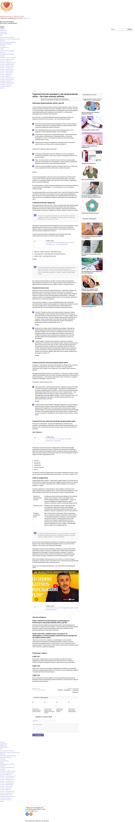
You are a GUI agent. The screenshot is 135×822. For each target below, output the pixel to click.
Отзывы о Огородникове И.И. (8, 62)
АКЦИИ (2, 88)
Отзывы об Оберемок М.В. (7, 66)
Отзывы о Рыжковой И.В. (7, 64)
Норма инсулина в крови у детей (90, 130)
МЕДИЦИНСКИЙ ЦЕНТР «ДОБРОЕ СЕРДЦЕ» (12, 16)
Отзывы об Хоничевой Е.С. (7, 79)
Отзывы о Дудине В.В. (6, 74)
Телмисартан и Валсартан (89, 163)
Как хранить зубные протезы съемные (36, 711)
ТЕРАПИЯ (2, 45)
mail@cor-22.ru (26, 18)
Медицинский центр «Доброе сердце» (35, 806)
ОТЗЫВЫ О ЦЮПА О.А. (6, 81)
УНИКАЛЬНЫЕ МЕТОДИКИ (7, 51)
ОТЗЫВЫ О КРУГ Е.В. (5, 86)
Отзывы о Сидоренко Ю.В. (7, 59)
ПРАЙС (2, 49)
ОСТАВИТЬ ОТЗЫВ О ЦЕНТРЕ (8, 57)
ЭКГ (1, 35)
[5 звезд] (37, 690)
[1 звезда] (33, 690)
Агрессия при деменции (88, 179)
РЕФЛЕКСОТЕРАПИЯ (5, 44)
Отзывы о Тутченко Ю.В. (6, 67)
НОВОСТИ (2, 52)
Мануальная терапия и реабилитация (9, 39)
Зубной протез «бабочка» (59, 711)
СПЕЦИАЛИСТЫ (4, 47)
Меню (2, 27)
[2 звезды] (34, 690)
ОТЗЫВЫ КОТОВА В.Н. (6, 84)
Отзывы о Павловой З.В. (6, 72)
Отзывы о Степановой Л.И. (7, 78)
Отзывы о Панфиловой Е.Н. (7, 69)
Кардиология (3, 32)
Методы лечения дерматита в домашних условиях (49, 711)
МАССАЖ (2, 40)
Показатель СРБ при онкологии (90, 213)
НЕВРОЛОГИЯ (3, 34)
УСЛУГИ (2, 29)
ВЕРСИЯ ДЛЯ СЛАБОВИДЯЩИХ (8, 23)
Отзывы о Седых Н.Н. (5, 76)
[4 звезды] (36, 690)
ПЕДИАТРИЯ (3, 30)
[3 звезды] (35, 690)
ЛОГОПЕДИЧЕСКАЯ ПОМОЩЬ (8, 42)
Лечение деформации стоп (89, 306)
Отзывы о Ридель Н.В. (6, 61)
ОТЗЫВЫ (2, 56)
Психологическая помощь (7, 37)
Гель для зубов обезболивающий (72, 711)
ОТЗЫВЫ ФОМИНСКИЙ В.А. (7, 83)
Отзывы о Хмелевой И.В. (6, 71)
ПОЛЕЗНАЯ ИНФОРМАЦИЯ (7, 54)
